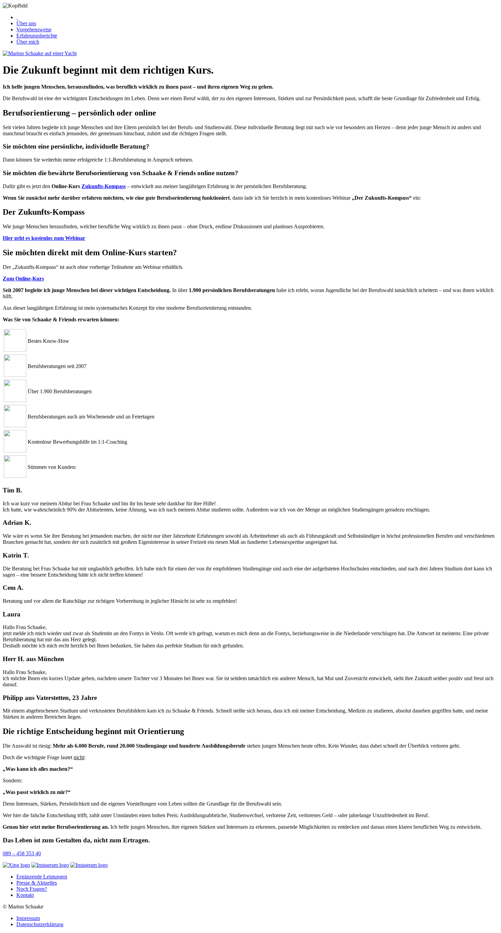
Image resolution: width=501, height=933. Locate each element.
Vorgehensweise (33, 29)
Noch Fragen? (31, 889)
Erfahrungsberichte (36, 36)
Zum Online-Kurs (23, 278)
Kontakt (25, 895)
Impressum (28, 918)
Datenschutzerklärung (39, 924)
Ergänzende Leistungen (41, 877)
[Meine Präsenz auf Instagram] (50, 865)
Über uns (26, 23)
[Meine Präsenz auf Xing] (16, 865)
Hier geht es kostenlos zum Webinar (44, 238)
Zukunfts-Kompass (103, 186)
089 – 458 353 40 (22, 853)
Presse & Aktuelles (36, 883)
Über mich (27, 42)
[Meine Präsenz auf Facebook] (89, 865)
